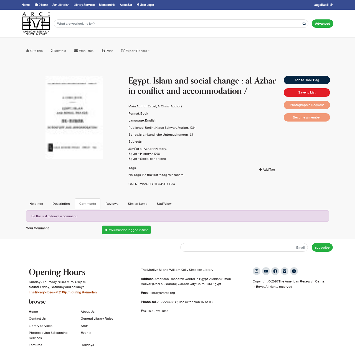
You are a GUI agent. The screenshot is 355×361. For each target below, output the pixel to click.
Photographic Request (307, 105)
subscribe (322, 247)
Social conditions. (153, 159)
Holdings (36, 204)
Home (33, 312)
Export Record (136, 51)
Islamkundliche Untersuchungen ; (164, 135)
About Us (88, 312)
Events (86, 333)
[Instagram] (256, 271)
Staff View (164, 204)
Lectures (35, 345)
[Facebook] (275, 271)
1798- (157, 154)
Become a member (307, 117)
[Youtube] (266, 271)
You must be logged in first (128, 230)
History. (161, 149)
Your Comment (37, 228)
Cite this (36, 51)
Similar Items (137, 204)
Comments (87, 204)
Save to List (307, 92)
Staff (84, 326)
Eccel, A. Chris (158, 106)
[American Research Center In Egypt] (36, 23)
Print (109, 51)
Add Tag (268, 169)
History (145, 154)
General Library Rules (97, 318)
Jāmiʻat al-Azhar (140, 149)
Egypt (132, 154)
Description (61, 204)
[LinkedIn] (294, 271)
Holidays (87, 345)
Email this (86, 51)
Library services (40, 326)
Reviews (111, 204)
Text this (59, 51)
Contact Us (37, 318)
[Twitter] (284, 271)
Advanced (322, 24)
